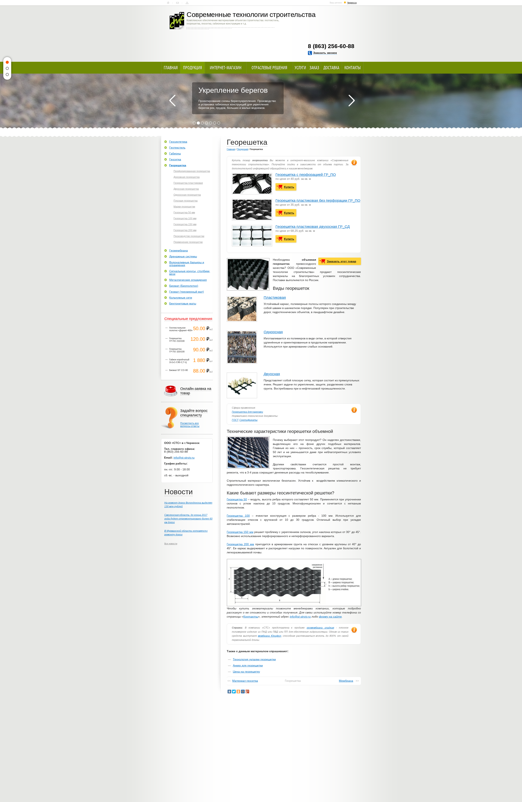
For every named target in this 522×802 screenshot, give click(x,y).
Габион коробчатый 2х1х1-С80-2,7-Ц (179, 360)
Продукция (192, 68)
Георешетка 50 (237, 499)
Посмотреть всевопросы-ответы (189, 425)
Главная (168, 3)
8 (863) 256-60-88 (331, 46)
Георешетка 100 (238, 515)
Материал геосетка (245, 680)
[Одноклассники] (238, 691)
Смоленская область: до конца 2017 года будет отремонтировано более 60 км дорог (188, 519)
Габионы (175, 153)
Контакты (177, 3)
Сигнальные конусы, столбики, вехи (189, 272)
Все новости (170, 543)
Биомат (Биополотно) (183, 285)
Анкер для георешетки (248, 665)
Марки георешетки (184, 206)
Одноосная (273, 332)
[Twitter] (234, 691)
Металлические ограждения (188, 279)
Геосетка (175, 159)
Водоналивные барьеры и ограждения (186, 264)
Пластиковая (275, 298)
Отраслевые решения (269, 68)
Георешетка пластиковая (188, 183)
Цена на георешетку (246, 671)
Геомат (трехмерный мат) (186, 291)
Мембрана (346, 680)
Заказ (314, 68)
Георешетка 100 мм (185, 218)
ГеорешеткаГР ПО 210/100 (177, 339)
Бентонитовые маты (182, 303)
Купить (289, 187)
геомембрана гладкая (320, 627)
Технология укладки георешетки (254, 659)
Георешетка (177, 165)
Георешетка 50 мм (184, 212)
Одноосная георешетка (187, 194)
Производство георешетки (189, 236)
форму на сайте (330, 616)
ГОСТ (235, 420)
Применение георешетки (188, 242)
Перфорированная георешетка (192, 171)
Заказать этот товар (341, 261)
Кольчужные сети (180, 297)
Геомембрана (178, 250)
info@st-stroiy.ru (300, 616)
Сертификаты (248, 420)
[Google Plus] (247, 691)
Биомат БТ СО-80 (178, 370)
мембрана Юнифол (269, 635)
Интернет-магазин (225, 68)
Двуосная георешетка (186, 189)
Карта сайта (187, 3)
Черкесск (352, 2)
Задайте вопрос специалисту (194, 413)
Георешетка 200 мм (240, 544)
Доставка (331, 68)
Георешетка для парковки (247, 411)
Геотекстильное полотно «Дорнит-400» (180, 329)
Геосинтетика (178, 141)
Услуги (300, 68)
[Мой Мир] (243, 691)
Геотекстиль (177, 147)
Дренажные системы (183, 256)
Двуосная (272, 374)
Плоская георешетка (186, 200)
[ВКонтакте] (229, 691)
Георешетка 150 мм (240, 532)
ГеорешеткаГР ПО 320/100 (177, 350)
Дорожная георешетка (187, 177)
